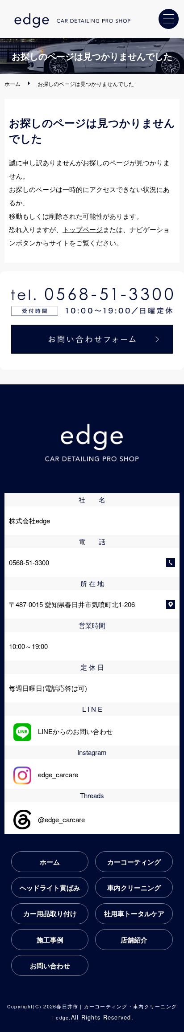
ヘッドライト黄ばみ (50, 888)
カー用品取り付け (50, 913)
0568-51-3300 (29, 562)
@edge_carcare (58, 819)
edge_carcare (54, 774)
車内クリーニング (134, 888)
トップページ (83, 229)
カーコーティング (134, 862)
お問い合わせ (50, 966)
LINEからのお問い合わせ (72, 731)
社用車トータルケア (134, 913)
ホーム (12, 83)
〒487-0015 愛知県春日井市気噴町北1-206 (72, 604)
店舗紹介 (134, 940)
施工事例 (50, 940)
